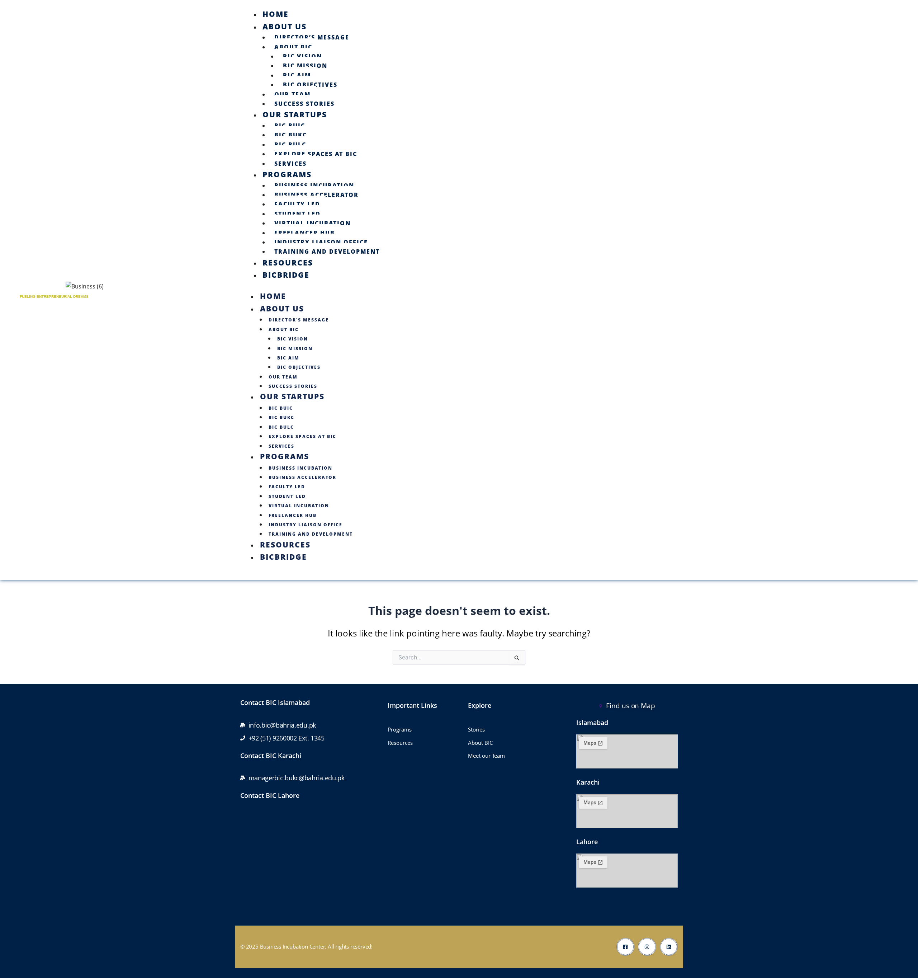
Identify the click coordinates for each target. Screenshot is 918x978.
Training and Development (327, 251)
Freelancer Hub (304, 233)
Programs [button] (284, 456)
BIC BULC (290, 145)
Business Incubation (314, 185)
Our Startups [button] (292, 396)
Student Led (297, 214)
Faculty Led (297, 204)
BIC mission (305, 66)
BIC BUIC (289, 126)
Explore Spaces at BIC (315, 154)
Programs (287, 174)
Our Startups (294, 114)
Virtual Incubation (312, 223)
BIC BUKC (290, 135)
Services (290, 164)
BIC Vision (302, 56)
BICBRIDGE (285, 275)
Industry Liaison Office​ (321, 242)
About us (284, 27)
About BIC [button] (284, 329)
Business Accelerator (316, 195)
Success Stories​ (304, 104)
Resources (287, 263)
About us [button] (282, 309)
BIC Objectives (310, 85)
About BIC (293, 47)
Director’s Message (311, 37)
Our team (292, 94)
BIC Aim (297, 75)
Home (275, 14)
